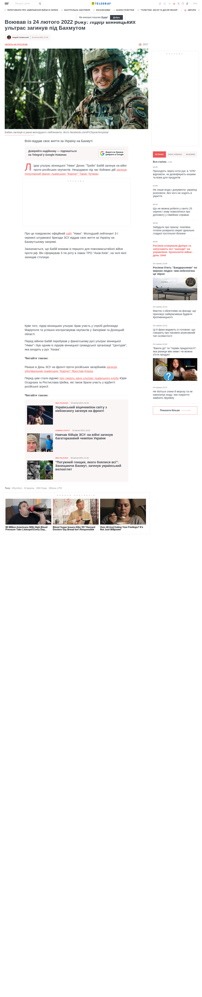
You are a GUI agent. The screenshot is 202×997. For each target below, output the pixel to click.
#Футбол (17, 488)
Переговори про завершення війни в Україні (32, 10)
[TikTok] (187, 3)
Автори (192, 10)
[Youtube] (174, 3)
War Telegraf (61, 403)
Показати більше (170, 410)
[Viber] (164, 3)
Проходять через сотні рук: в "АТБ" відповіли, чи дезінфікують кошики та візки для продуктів (174, 174)
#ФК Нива (41, 488)
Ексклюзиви (103, 10)
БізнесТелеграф (125, 10)
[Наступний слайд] (199, 10)
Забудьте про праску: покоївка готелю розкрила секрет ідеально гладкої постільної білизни (173, 230)
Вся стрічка (159, 162)
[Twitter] (178, 3)
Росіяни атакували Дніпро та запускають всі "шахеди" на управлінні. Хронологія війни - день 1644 (173, 250)
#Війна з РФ (55, 488)
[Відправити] (40, 3)
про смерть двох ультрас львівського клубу (89, 378)
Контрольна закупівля (77, 10)
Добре (116, 17)
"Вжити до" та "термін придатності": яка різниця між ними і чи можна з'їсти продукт (174, 351)
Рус (195, 3)
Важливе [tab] (190, 154)
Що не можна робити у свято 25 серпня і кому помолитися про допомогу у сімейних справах (172, 211)
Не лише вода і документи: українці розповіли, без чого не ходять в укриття (175, 192)
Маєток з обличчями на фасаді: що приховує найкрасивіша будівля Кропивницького (174, 314)
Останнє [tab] (159, 154)
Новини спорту (62, 430)
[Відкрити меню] (6, 3)
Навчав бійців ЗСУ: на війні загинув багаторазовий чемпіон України (84, 436)
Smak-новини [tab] (175, 154)
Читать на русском (16, 44)
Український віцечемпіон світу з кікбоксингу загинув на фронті (81, 409)
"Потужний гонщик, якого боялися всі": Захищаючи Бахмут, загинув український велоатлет (88, 465)
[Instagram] (183, 3)
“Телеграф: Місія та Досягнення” (159, 10)
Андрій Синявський (20, 37)
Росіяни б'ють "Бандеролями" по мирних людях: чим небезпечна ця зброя (175, 270)
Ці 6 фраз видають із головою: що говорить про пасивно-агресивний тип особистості (174, 332)
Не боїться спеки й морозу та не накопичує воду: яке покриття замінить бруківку (173, 394)
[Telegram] (169, 3)
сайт (69, 233)
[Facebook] (160, 3)
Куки (104, 17)
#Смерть (29, 488)
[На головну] (101, 3)
